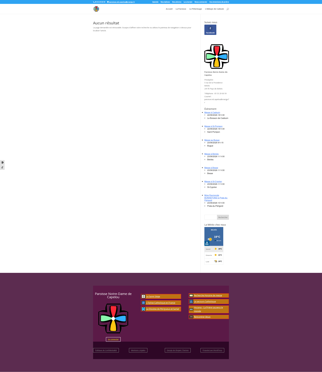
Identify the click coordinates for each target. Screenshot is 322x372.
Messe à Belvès (211, 153)
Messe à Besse (211, 167)
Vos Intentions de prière (219, 2)
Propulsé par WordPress (212, 350)
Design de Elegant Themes (178, 350)
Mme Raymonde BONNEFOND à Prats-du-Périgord (216, 198)
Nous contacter (201, 2)
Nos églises (165, 2)
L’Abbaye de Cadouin (214, 9)
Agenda (155, 2)
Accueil (169, 9)
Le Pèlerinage (195, 9)
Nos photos (176, 2)
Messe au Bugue (211, 140)
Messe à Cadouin (212, 112)
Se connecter (113, 339)
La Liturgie (188, 2)
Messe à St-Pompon (213, 126)
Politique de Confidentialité (106, 350)
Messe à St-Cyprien (213, 181)
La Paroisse (181, 9)
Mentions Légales (138, 350)
